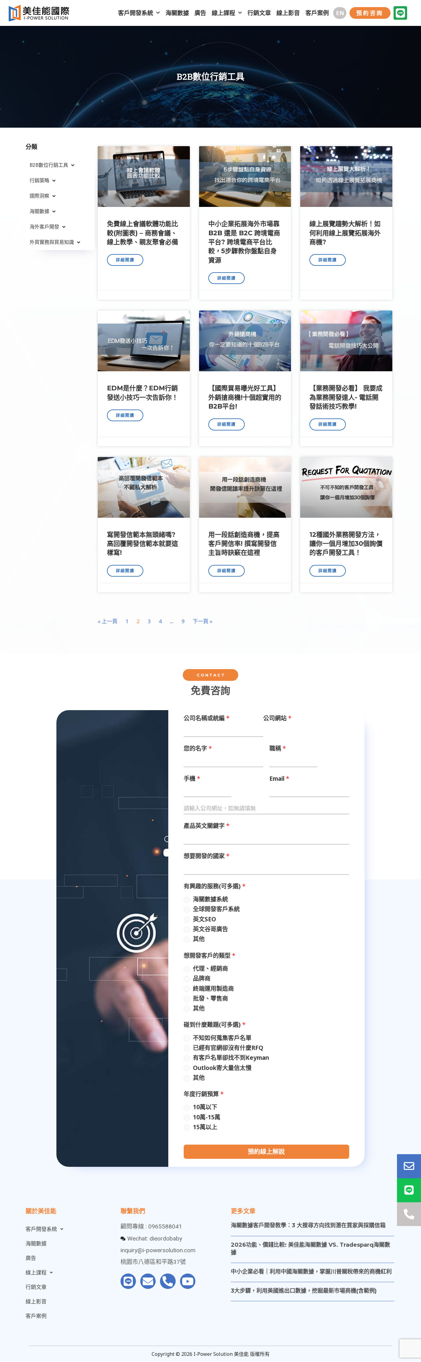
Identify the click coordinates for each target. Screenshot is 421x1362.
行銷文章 (259, 13)
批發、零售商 (210, 998)
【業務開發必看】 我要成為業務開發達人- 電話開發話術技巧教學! (345, 397)
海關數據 (177, 13)
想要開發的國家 (206, 856)
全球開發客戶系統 (216, 909)
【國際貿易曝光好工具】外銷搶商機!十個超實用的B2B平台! (244, 397)
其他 (199, 939)
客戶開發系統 (135, 13)
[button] (339, 13)
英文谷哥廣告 (210, 929)
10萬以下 (205, 1107)
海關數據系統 (210, 899)
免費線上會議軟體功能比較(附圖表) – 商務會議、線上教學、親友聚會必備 (142, 233)
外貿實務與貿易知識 (52, 242)
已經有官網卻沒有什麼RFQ (228, 1048)
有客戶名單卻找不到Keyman (231, 1058)
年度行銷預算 (203, 1094)
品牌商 (202, 978)
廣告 (200, 13)
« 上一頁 (107, 621)
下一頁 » (202, 621)
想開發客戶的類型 (209, 956)
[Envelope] (148, 1281)
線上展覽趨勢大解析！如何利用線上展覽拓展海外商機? (345, 233)
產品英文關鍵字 (206, 826)
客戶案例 (317, 13)
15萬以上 (205, 1127)
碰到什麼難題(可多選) (214, 1025)
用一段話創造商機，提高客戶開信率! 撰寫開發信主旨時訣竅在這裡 (244, 544)
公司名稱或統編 (206, 718)
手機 (192, 779)
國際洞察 (39, 196)
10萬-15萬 (206, 1117)
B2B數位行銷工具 (49, 165)
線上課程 (223, 13)
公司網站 (277, 718)
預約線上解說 (266, 1151)
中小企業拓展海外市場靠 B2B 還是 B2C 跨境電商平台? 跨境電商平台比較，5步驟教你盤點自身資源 (244, 242)
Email (279, 779)
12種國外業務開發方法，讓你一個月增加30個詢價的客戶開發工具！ (345, 544)
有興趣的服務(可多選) (214, 886)
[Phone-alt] (167, 1281)
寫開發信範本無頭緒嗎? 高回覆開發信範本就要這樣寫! (142, 544)
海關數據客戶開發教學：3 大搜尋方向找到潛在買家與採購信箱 (308, 1225)
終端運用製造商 (213, 989)
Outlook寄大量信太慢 (222, 1068)
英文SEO (204, 919)
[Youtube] (187, 1281)
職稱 (277, 748)
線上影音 (288, 13)
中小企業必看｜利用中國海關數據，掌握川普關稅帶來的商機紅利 (311, 1271)
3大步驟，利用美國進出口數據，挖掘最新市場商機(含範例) (304, 1290)
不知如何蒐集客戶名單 (222, 1038)
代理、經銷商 (210, 969)
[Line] (400, 13)
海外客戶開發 (44, 227)
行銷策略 (39, 180)
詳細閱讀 (125, 259)
